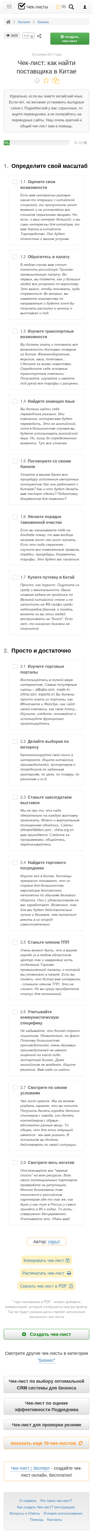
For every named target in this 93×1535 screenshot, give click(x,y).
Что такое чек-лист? (56, 1500)
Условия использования (62, 1513)
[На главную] (9, 21)
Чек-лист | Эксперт (30, 1467)
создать (70, 38)
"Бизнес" (46, 1360)
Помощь (37, 1519)
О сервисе (28, 1500)
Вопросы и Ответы (25, 1513)
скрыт (54, 1241)
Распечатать (44, 1273)
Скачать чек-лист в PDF (44, 1286)
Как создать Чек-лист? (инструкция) (46, 1506)
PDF (27, 36)
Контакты (54, 1519)
